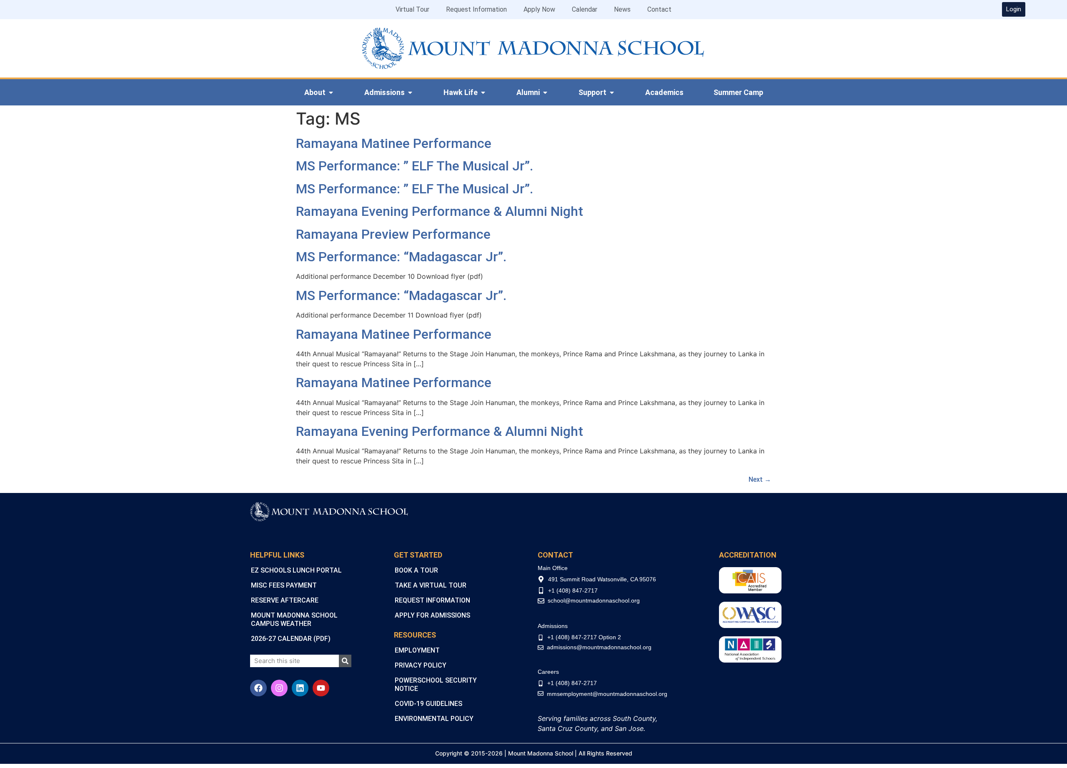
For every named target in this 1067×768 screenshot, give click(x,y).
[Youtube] (321, 688)
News (622, 9)
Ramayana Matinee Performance (393, 143)
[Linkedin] (300, 688)
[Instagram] (279, 688)
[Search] (345, 661)
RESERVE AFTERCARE (284, 600)
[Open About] (331, 93)
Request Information (476, 9)
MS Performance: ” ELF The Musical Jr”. (414, 166)
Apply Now (539, 9)
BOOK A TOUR (416, 570)
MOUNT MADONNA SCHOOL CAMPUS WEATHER (294, 619)
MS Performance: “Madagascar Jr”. (401, 257)
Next (760, 479)
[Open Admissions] (410, 93)
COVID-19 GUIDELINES (428, 704)
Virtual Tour (412, 9)
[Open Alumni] (545, 93)
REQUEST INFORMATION (432, 600)
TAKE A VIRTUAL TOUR (430, 585)
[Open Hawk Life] (483, 93)
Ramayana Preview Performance (393, 234)
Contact (659, 9)
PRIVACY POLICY (420, 665)
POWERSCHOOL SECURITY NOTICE (436, 684)
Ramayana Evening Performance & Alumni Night (439, 211)
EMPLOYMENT (417, 650)
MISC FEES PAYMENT (284, 585)
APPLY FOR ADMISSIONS (432, 615)
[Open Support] (612, 93)
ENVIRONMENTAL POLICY (434, 719)
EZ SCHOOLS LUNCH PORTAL (296, 570)
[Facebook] (258, 688)
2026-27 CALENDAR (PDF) (291, 639)
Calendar (584, 9)
